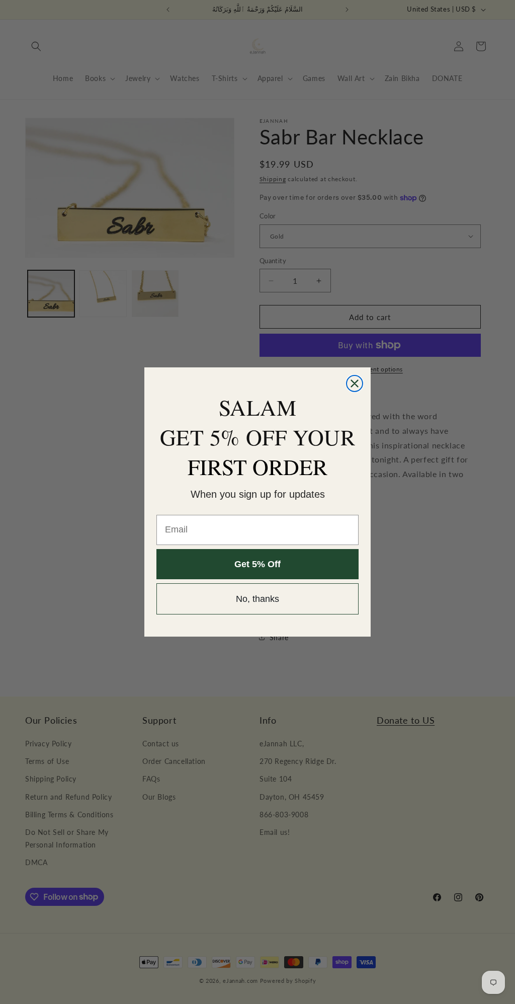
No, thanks (257, 599)
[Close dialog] (355, 383)
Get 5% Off (257, 564)
